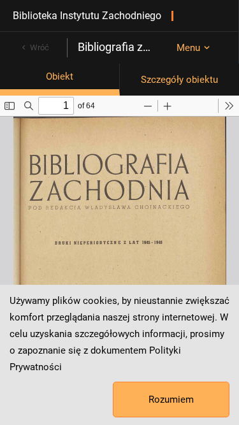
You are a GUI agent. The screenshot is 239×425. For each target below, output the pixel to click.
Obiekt (59, 76)
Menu (188, 48)
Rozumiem (171, 399)
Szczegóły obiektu (179, 79)
